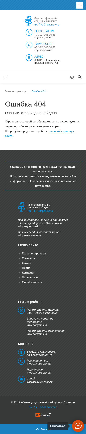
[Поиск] (79, 77)
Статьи (26, 263)
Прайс (26, 267)
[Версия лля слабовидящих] (71, 77)
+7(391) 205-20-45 (44, 47)
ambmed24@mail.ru (40, 381)
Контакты (28, 272)
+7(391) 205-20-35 (44, 34)
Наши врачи (30, 277)
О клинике (28, 258)
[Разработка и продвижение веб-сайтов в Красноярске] (43, 414)
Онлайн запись (32, 282)
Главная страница (15, 91)
